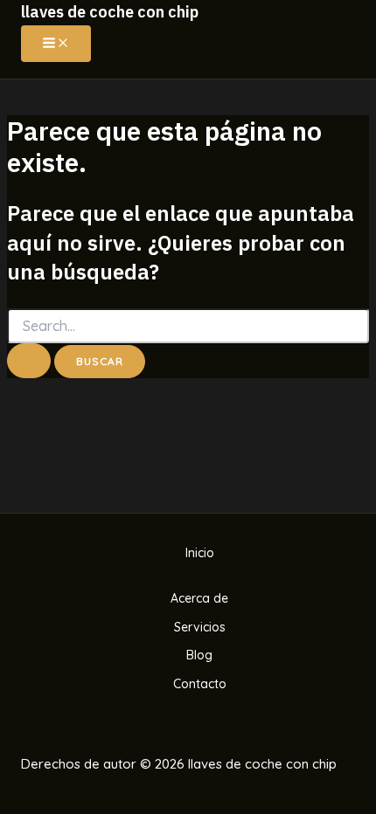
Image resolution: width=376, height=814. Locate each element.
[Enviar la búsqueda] (29, 360)
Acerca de (199, 598)
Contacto (199, 684)
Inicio (199, 553)
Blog (199, 655)
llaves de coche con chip (109, 12)
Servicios (200, 627)
